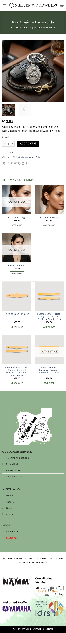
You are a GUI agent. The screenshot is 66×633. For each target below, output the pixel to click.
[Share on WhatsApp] (4, 163)
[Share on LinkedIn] (23, 163)
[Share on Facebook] (8, 163)
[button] (4, 5)
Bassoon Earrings (17, 217)
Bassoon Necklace (17, 265)
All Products (20, 27)
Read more (17, 225)
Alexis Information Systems (39, 628)
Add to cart (28, 143)
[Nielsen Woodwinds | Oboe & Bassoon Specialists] (33, 5)
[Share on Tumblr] (26, 163)
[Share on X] (11, 163)
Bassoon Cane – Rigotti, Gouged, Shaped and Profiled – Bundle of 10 (49, 317)
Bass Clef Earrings (49, 217)
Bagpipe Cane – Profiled (17, 314)
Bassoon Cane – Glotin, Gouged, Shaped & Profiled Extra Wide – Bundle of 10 (17, 371)
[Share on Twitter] (15, 163)
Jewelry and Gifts (43, 27)
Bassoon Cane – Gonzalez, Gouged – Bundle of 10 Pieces (49, 370)
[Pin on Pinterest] (19, 163)
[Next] (58, 71)
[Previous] (7, 71)
